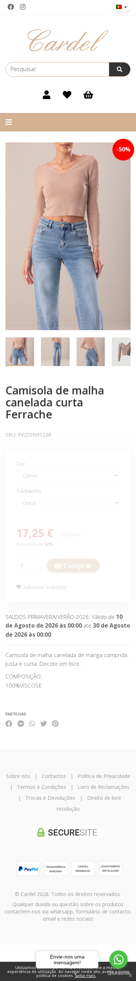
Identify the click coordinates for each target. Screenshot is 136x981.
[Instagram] (23, 7)
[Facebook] (10, 7)
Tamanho (28, 490)
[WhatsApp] (32, 723)
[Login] (46, 95)
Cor (20, 463)
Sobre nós (18, 776)
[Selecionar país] (121, 7)
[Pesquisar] (120, 69)
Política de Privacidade (104, 776)
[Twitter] (43, 723)
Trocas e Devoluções (50, 797)
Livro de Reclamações (103, 786)
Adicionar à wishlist (44, 587)
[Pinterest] (55, 723)
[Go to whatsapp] (119, 959)
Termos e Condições (41, 786)
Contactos (54, 776)
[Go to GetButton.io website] (118, 973)
